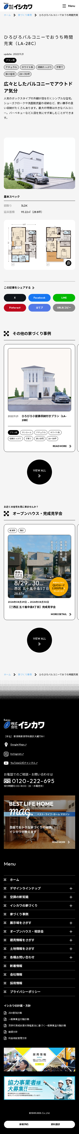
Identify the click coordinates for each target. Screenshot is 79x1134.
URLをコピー (64, 307)
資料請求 (55, 1124)
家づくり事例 (25, 15)
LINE (64, 297)
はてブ (39, 307)
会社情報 (16, 974)
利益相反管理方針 (17, 1038)
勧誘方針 (13, 1031)
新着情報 (16, 966)
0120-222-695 (33, 781)
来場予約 (23, 1124)
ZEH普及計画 (15, 1012)
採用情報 (16, 983)
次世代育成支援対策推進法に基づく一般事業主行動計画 (37, 1025)
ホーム (7, 15)
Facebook (39, 297)
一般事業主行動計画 (18, 1019)
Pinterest (15, 307)
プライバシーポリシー (25, 992)
